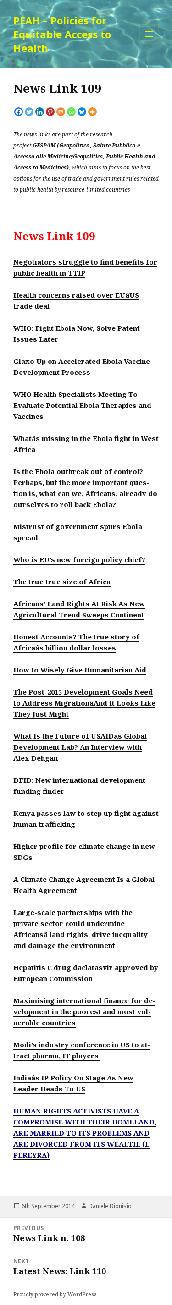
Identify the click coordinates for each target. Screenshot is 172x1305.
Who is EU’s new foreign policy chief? (79, 559)
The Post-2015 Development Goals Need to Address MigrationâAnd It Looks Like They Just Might (84, 702)
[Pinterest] (50, 111)
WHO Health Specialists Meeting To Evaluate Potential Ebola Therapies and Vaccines (82, 405)
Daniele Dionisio (110, 1206)
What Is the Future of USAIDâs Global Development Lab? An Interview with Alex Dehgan (80, 747)
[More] (92, 111)
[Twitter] (29, 111)
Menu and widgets (149, 43)
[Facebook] (18, 111)
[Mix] (60, 111)
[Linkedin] (39, 111)
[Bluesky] (82, 111)
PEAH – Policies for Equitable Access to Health (62, 34)
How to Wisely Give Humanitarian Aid (79, 669)
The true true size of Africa (62, 581)
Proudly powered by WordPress (55, 1294)
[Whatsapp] (71, 111)
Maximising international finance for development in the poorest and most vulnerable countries (84, 1011)
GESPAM (45, 145)
